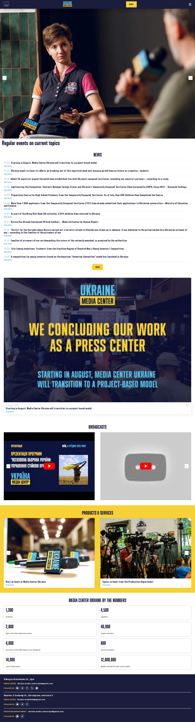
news (131, 4)
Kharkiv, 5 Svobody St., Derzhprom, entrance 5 (28, 695)
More (97, 267)
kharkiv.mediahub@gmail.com (31, 699)
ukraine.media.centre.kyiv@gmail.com (35, 683)
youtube (17, 688)
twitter (32, 688)
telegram (22, 688)
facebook (27, 688)
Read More (8, 166)
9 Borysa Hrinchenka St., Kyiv (19, 679)
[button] (4, 78)
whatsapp (37, 688)
